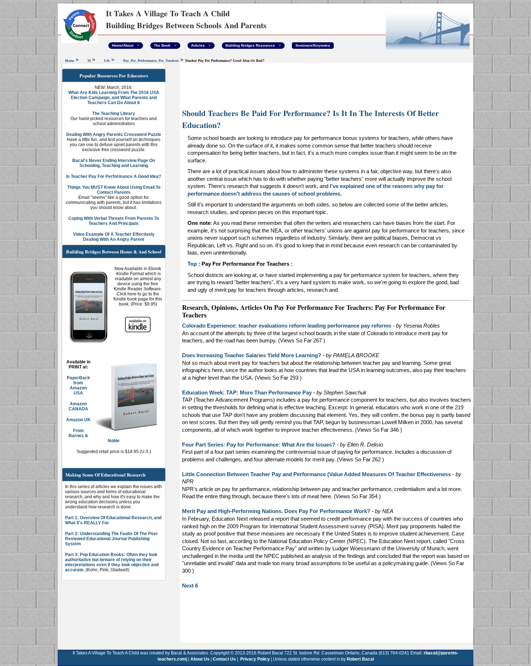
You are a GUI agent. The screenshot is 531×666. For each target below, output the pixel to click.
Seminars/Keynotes (312, 45)
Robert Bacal (360, 659)
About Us (199, 659)
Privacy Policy (254, 659)
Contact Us (224, 659)
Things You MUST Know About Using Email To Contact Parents (113, 190)
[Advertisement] (326, 85)
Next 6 (190, 586)
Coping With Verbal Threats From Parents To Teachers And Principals (113, 221)
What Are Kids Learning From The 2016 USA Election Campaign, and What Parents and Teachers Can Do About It (113, 97)
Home (69, 60)
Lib (107, 60)
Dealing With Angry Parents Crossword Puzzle (113, 134)
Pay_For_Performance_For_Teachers (151, 60)
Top (192, 264)
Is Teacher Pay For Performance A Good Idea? (113, 176)
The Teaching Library (113, 113)
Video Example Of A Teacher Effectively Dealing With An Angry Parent (114, 237)
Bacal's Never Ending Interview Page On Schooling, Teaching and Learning (113, 163)
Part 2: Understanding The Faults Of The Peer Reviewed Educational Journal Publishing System (111, 538)
